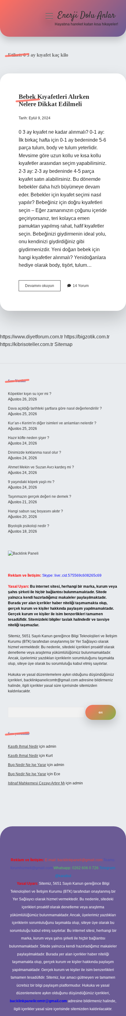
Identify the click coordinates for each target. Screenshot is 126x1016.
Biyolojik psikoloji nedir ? (28, 526)
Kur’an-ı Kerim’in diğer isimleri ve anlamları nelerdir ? (52, 423)
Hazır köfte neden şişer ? (28, 438)
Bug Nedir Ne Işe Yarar (27, 765)
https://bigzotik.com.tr (86, 336)
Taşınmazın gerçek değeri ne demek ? (39, 496)
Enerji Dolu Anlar (86, 15)
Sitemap (63, 344)
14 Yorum (81, 286)
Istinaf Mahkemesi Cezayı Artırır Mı (36, 783)
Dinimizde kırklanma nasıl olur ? (34, 452)
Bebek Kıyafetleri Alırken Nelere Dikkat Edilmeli (54, 100)
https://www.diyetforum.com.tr (31, 336)
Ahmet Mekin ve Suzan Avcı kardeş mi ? (41, 467)
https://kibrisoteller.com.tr (26, 344)
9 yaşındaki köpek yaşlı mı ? (31, 482)
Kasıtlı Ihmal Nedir (23, 746)
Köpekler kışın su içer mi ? (29, 394)
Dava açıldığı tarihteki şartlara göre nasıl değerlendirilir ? (55, 408)
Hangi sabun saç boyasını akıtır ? (35, 511)
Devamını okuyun (43, 287)
